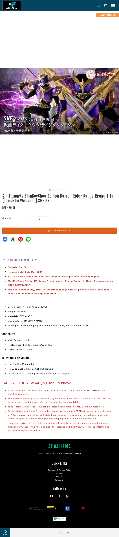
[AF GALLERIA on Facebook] (51, 497)
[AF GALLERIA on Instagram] (59, 497)
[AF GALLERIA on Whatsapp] (68, 497)
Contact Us (60, 480)
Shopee (59, 473)
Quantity (6, 218)
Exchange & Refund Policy (59, 470)
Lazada (59, 476)
